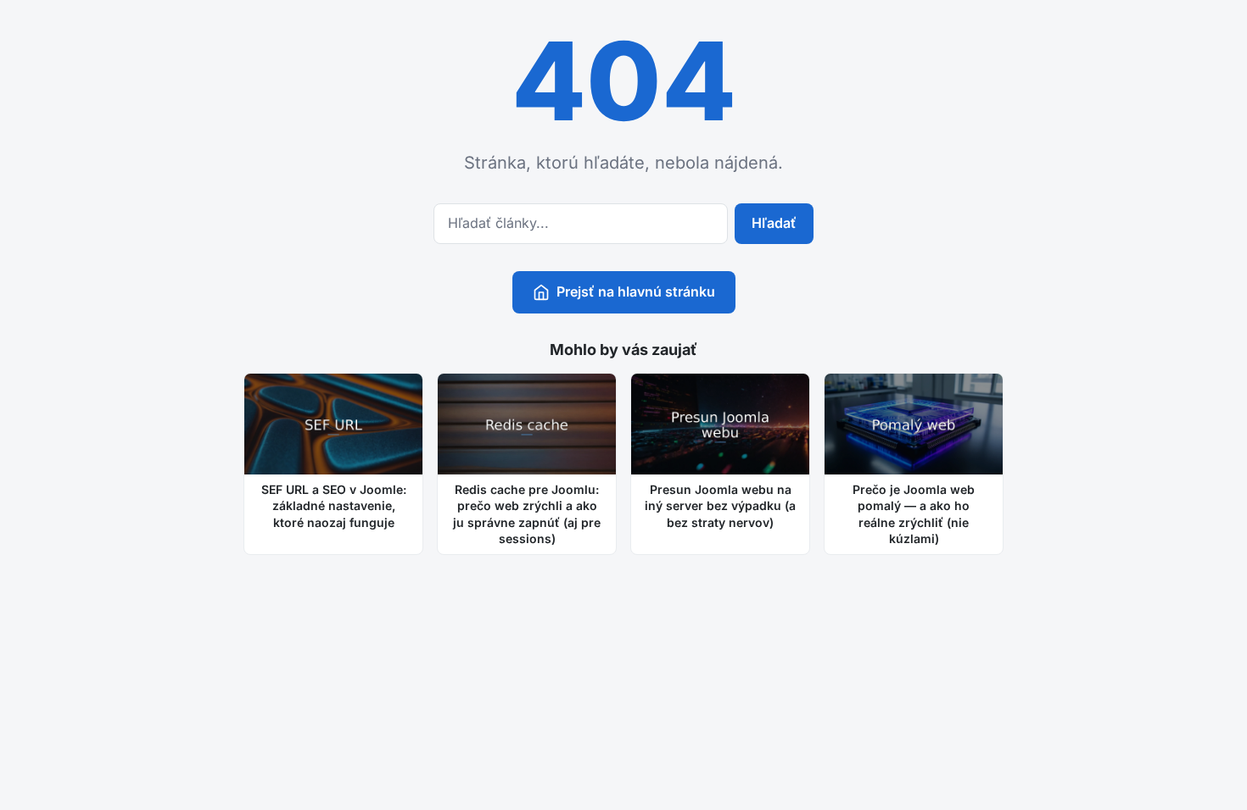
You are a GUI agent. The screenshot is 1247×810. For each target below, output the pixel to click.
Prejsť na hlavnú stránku (635, 291)
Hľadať (774, 222)
